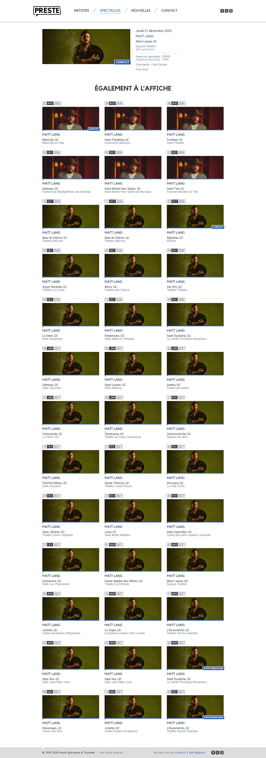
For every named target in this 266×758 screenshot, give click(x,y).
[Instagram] (231, 11)
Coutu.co (180, 752)
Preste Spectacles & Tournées (77, 752)
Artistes (81, 10)
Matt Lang (145, 36)
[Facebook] (222, 11)
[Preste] (47, 11)
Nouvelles (141, 10)
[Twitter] (226, 11)
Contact (169, 10)
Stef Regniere (197, 752)
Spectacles (110, 10)
